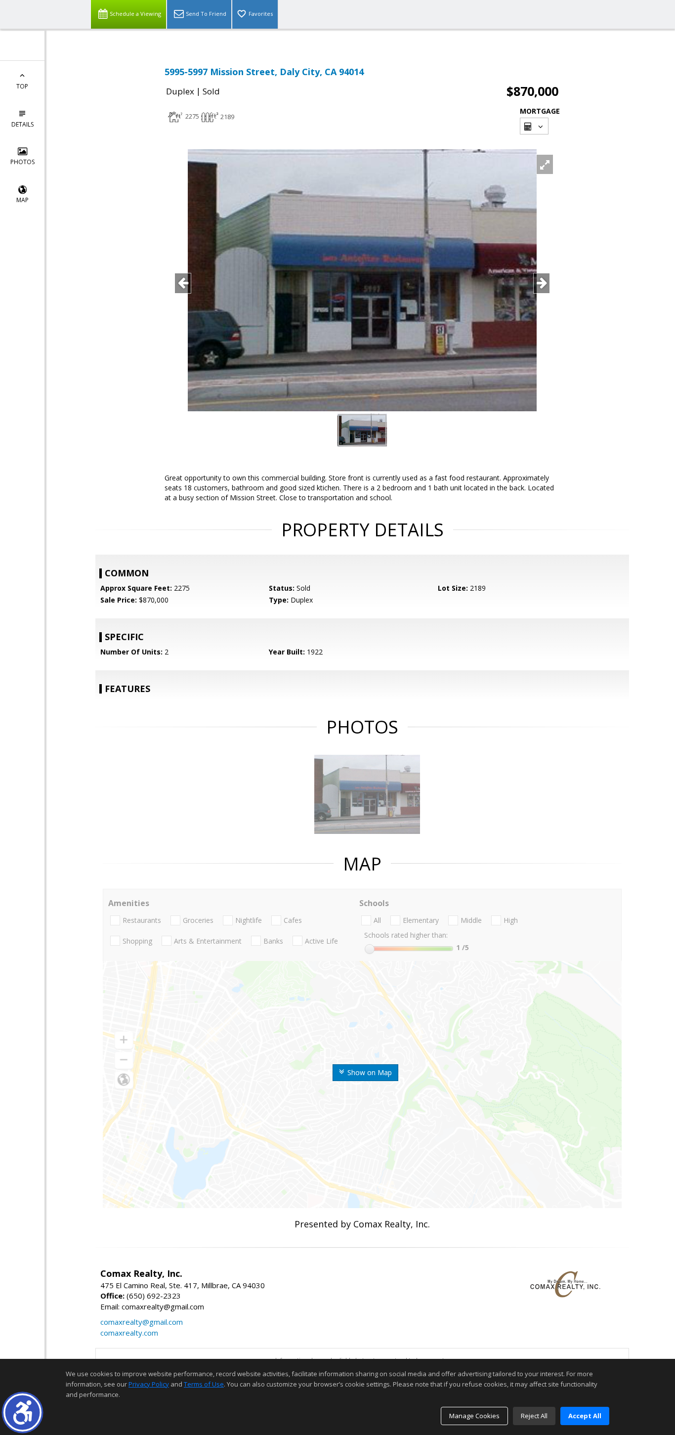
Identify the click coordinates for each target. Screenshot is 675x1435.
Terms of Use (204, 1384)
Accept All (584, 1415)
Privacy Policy (148, 1384)
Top (22, 86)
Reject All (534, 1415)
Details (22, 124)
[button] (22, 1412)
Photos (22, 162)
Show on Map (368, 1072)
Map (22, 200)
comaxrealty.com (129, 1333)
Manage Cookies (474, 1415)
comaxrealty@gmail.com (141, 1322)
